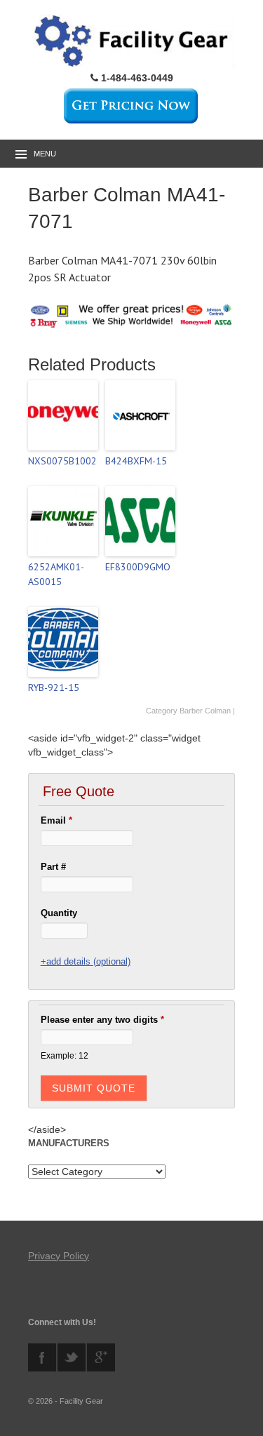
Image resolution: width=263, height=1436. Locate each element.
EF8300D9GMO (137, 567)
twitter (72, 1357)
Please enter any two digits (102, 1019)
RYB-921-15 (53, 687)
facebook (42, 1357)
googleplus (101, 1357)
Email (56, 820)
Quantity (59, 913)
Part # (53, 866)
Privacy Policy (58, 1255)
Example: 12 (64, 1055)
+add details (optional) (85, 961)
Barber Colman (205, 710)
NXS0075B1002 (62, 461)
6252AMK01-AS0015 (56, 574)
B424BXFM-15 (136, 461)
